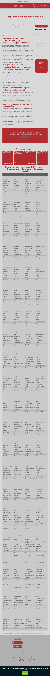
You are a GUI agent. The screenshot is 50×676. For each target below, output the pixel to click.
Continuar (25, 673)
